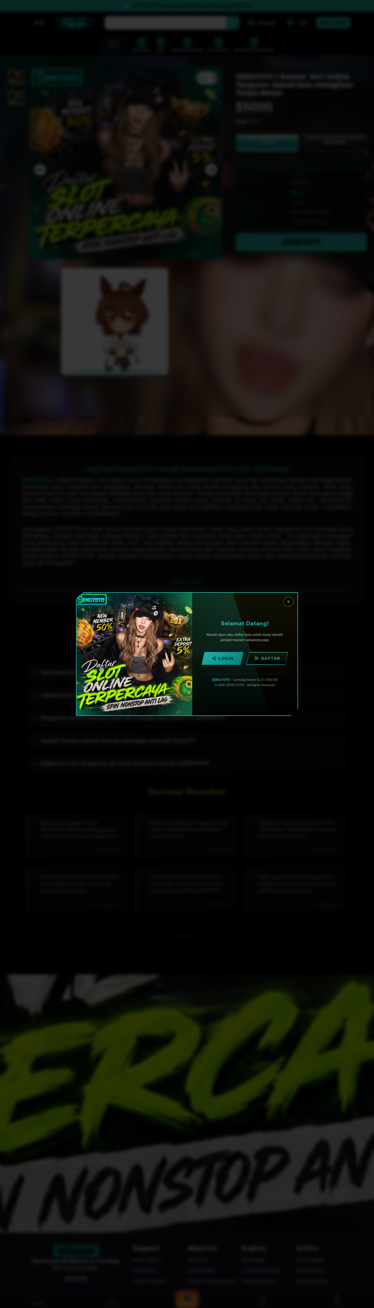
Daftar (270, 658)
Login (226, 658)
